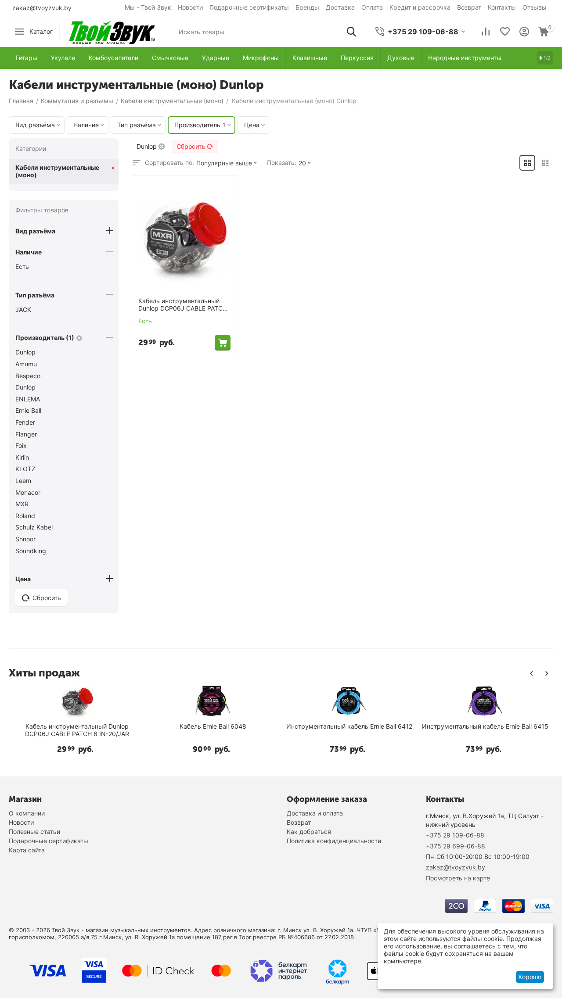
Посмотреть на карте (458, 878)
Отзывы (534, 7)
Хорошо (529, 976)
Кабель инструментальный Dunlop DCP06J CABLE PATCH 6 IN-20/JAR (182, 304)
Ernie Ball (28, 410)
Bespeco (27, 375)
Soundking (30, 550)
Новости (190, 7)
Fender (25, 422)
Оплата (372, 7)
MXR (22, 504)
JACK (23, 309)
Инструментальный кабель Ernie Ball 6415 (485, 726)
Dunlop (25, 352)
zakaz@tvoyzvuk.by (42, 7)
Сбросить (191, 146)
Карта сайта (27, 850)
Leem (23, 480)
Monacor (27, 492)
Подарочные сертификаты (249, 7)
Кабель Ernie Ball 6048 (213, 726)
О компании (27, 813)
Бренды (307, 7)
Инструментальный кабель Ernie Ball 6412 (349, 726)
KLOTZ (25, 468)
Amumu (26, 364)
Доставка (340, 7)
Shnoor (25, 539)
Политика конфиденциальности (334, 840)
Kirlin (22, 457)
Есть (22, 266)
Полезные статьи (34, 831)
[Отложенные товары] (505, 31)
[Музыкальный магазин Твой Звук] (112, 31)
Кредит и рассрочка (419, 7)
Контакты (502, 7)
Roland (25, 515)
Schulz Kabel (34, 527)
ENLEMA (27, 399)
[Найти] (351, 31)
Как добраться (309, 831)
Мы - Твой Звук (148, 7)
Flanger (26, 434)
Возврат (469, 7)
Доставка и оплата (315, 813)
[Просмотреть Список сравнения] (485, 31)
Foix (21, 445)
